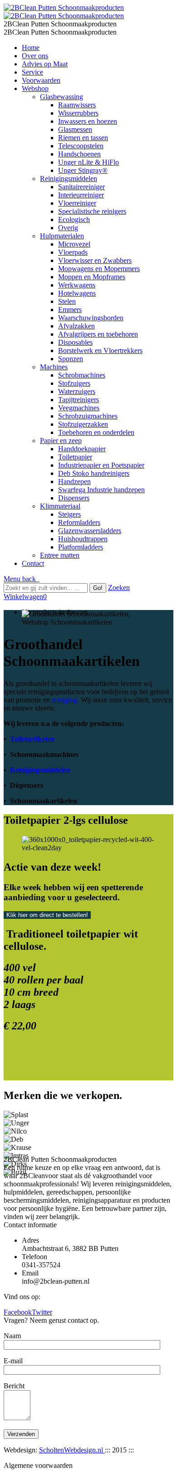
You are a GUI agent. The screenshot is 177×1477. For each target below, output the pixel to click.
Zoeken (119, 587)
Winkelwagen (25, 596)
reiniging (64, 700)
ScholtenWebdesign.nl (72, 1450)
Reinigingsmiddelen (40, 770)
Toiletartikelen (32, 739)
